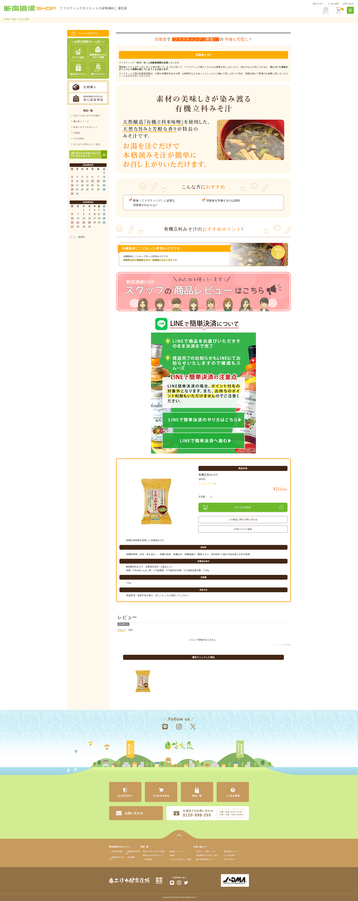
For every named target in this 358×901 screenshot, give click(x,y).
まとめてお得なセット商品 (180, 859)
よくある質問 (333, 4)
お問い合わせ (348, 4)
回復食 (172, 855)
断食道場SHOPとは (132, 852)
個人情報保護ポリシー (205, 859)
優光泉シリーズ (175, 851)
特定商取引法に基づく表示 (207, 855)
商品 (14, 19)
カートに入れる (243, 507)
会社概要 (131, 857)
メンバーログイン (88, 33)
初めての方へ (318, 4)
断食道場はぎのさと (240, 750)
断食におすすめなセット (153, 855)
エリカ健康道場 (130, 750)
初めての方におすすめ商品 (154, 851)
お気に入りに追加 (243, 529)
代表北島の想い (116, 852)
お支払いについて (206, 851)
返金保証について (231, 851)
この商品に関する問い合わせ (242, 519)
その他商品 (147, 859)
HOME (6, 19)
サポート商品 (24, 19)
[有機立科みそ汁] (156, 500)
